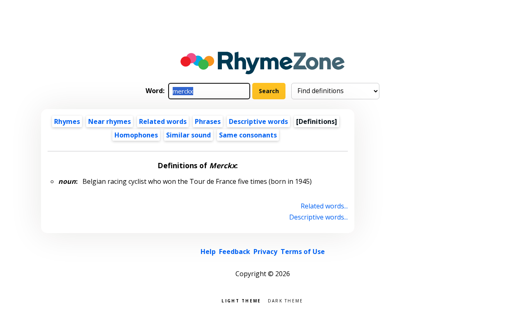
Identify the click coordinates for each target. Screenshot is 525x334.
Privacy (265, 251)
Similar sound (188, 135)
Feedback (234, 251)
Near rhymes (109, 121)
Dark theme (286, 300)
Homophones (136, 135)
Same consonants (248, 135)
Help (208, 251)
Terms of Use (303, 251)
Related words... (324, 205)
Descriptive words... (318, 217)
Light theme (241, 300)
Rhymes (67, 121)
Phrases (208, 121)
